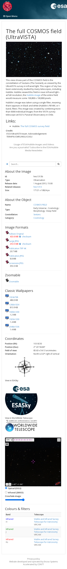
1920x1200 (14, 319)
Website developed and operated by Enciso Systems (33, 561)
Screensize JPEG (16, 263)
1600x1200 (14, 312)
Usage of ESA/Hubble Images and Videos (34, 144)
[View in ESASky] (21, 414)
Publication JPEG (16, 256)
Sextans (37, 214)
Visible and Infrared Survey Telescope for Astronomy (46, 520)
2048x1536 (14, 326)
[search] (58, 164)
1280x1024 (14, 304)
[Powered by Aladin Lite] (57, 483)
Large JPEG (14, 241)
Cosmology (39, 218)
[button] (20, 236)
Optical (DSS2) (14, 488)
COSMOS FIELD (40, 204)
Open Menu (11, 16)
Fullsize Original (16, 233)
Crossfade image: (13, 496)
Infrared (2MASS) (16, 492)
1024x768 (13, 297)
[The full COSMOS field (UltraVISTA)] (34, 59)
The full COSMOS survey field (34, 126)
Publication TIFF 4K (17, 248)
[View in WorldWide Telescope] (21, 431)
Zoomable (14, 281)
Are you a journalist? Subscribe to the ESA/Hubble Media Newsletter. (33, 149)
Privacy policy (33, 558)
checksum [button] (26, 236)
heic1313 (38, 186)
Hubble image (33, 95)
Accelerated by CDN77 (33, 564)
